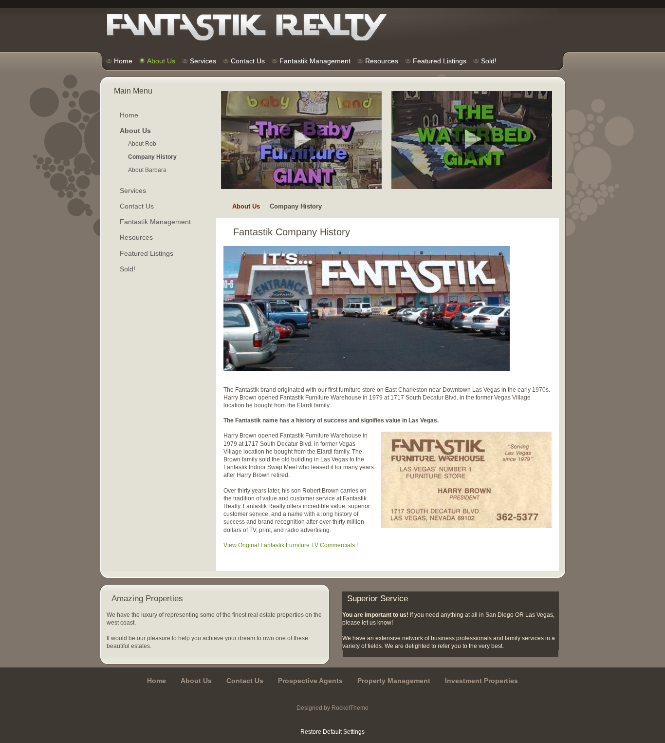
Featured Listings (146, 253)
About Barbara (147, 170)
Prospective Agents (310, 681)
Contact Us (137, 206)
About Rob (142, 143)
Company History (152, 156)
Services (133, 190)
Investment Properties (481, 681)
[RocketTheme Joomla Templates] (333, 719)
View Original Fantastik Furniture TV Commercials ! (290, 545)
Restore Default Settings (332, 731)
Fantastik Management (155, 222)
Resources (136, 237)
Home (129, 115)
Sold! (127, 269)
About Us (246, 206)
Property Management (393, 681)
